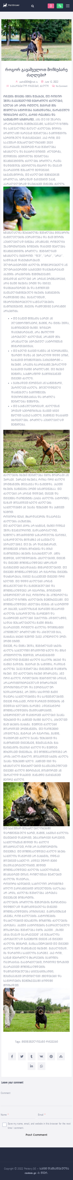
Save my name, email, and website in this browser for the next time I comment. (39, 1126)
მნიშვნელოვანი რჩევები (40, 1041)
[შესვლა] (51, 5)
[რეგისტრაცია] (60, 5)
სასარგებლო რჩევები (24, 86)
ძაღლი (44, 86)
